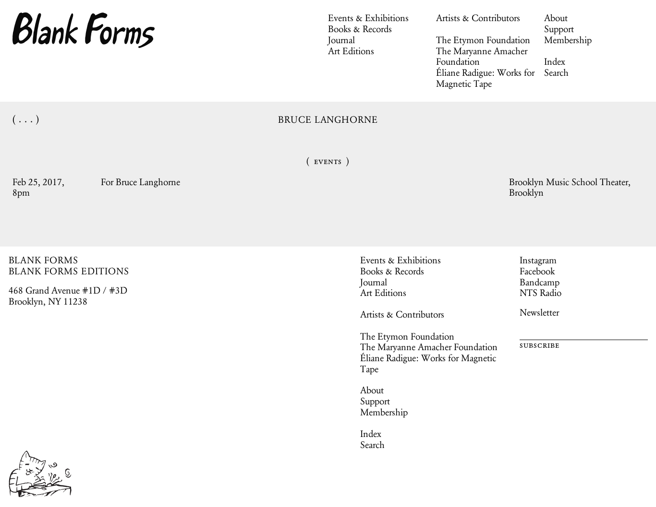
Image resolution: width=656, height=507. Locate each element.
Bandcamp (539, 282)
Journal (341, 40)
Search (556, 72)
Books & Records (360, 29)
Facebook (537, 271)
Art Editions (351, 51)
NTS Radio (540, 292)
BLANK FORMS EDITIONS (69, 271)
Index (554, 61)
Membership (568, 40)
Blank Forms (84, 30)
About (556, 17)
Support (559, 29)
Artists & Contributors (478, 17)
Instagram (538, 260)
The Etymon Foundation (483, 40)
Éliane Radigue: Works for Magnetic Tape (485, 78)
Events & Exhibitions (368, 17)
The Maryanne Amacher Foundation (481, 56)
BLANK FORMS (44, 260)
